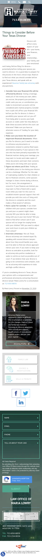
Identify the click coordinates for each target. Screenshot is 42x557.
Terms (18, 480)
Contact (24, 2)
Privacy (14, 480)
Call (19, 2)
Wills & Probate (23, 379)
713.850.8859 (21, 20)
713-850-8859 (10, 283)
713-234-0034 (13, 536)
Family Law (23, 359)
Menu (13, 2)
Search (29, 2)
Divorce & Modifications (23, 369)
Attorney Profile (20, 344)
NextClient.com (32, 552)
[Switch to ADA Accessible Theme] (3, 554)
